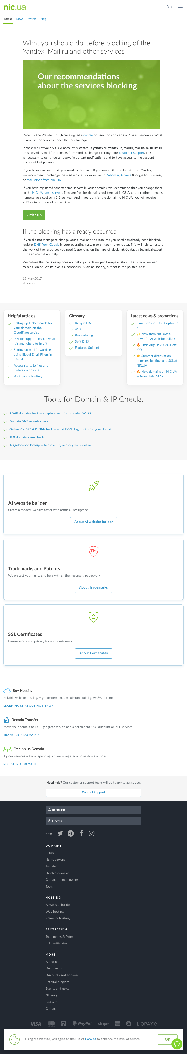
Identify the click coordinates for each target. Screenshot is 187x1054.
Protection (56, 929)
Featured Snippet (87, 347)
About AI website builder (93, 522)
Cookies (90, 1039)
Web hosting (55, 911)
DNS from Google (46, 244)
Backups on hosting (28, 376)
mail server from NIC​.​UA (44, 180)
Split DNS (82, 341)
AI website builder (58, 905)
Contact (51, 1008)
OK (167, 1039)
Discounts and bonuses (62, 975)
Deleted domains (57, 873)
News (19, 19)
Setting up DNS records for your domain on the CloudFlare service (33, 328)
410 (78, 329)
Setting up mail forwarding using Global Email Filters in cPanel (33, 354)
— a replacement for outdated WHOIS (51, 413)
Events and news (57, 988)
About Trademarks (93, 587)
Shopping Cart (169, 7)
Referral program (57, 982)
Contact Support (93, 792)
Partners (51, 1002)
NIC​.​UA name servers (47, 192)
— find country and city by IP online (50, 445)
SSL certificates (56, 943)
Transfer (51, 866)
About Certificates (93, 653)
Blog (43, 19)
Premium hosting (58, 918)
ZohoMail (112, 175)
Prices (50, 853)
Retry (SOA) (83, 323)
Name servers (55, 859)
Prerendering (84, 335)
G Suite (126, 175)
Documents (54, 968)
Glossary (51, 995)
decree (88, 135)
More (50, 954)
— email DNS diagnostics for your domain (60, 429)
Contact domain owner (62, 879)
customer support (131, 153)
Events (31, 19)
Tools (49, 886)
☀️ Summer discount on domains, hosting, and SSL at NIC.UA (157, 360)
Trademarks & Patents (61, 936)
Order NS (34, 215)
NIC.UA (15, 7)
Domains (54, 845)
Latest (8, 19)
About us (52, 962)
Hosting (53, 897)
